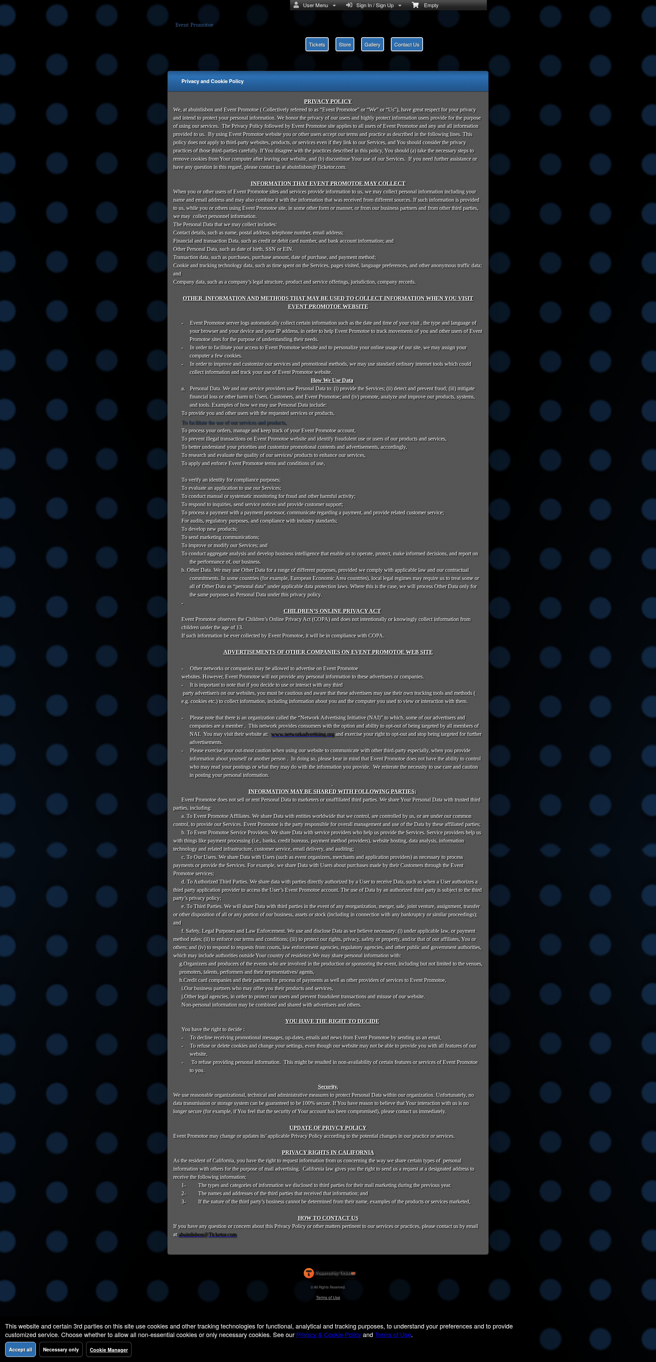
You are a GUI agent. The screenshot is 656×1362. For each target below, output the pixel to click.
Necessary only (61, 1349)
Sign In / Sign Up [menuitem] (373, 5)
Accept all (20, 1349)
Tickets (317, 44)
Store (345, 44)
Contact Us (407, 44)
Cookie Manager (109, 1349)
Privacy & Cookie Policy (328, 1334)
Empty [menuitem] (429, 5)
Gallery (373, 44)
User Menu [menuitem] (314, 5)
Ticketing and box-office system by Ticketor (329, 1274)
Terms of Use (328, 1297)
